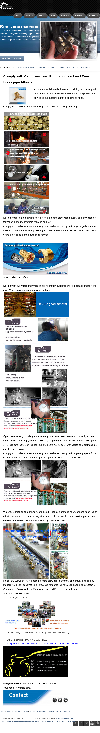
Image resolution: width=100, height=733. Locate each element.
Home (13, 67)
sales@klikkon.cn (66, 711)
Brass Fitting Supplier (26, 67)
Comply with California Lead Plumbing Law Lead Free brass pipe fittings (63, 67)
